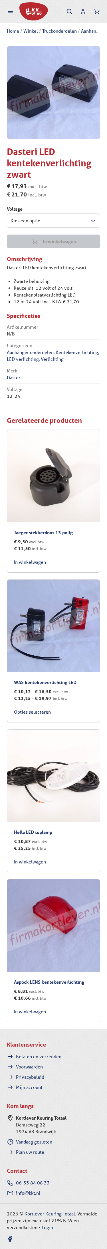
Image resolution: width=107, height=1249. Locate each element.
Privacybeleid (30, 1077)
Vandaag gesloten (34, 1142)
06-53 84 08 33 (33, 1183)
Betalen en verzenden (38, 1056)
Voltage (15, 209)
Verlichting (52, 359)
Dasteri (14, 377)
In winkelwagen (59, 241)
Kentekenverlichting (77, 352)
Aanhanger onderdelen (30, 352)
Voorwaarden (29, 1067)
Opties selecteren (32, 712)
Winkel (30, 31)
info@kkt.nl (28, 1193)
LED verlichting (23, 359)
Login (47, 1227)
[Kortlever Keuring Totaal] (33, 11)
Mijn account (29, 1087)
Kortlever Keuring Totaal (50, 1214)
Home (13, 31)
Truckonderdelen (59, 31)
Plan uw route (30, 1152)
